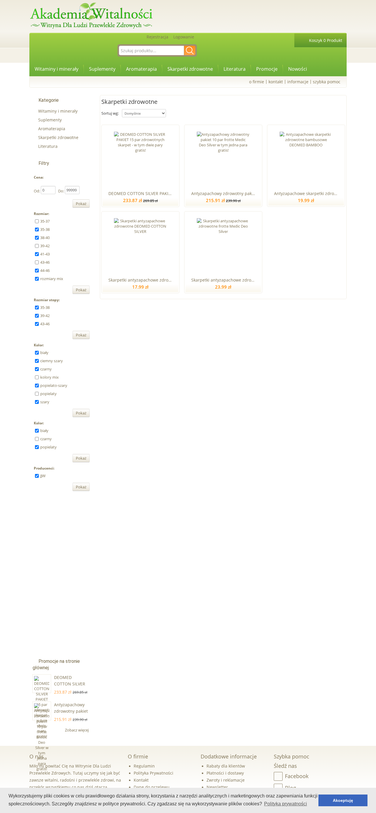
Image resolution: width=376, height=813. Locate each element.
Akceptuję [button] (343, 800)
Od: (37, 191)
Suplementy (102, 69)
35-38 (45, 229)
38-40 (45, 237)
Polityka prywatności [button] (285, 803)
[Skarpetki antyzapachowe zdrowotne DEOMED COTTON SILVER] (140, 243)
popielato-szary (53, 385)
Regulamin (144, 766)
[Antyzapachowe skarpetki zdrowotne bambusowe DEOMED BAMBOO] (306, 156)
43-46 (45, 262)
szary (44, 401)
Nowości (297, 69)
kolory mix (49, 377)
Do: (61, 191)
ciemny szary (51, 360)
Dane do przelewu (151, 787)
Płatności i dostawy (225, 773)
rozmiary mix (51, 278)
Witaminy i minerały (56, 69)
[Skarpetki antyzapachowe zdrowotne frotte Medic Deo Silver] (223, 243)
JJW (43, 475)
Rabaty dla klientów (226, 766)
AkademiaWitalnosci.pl (91, 16)
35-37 (45, 221)
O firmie (256, 81)
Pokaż (81, 203)
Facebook (296, 776)
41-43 (45, 254)
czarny (46, 369)
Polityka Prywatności (153, 773)
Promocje (267, 69)
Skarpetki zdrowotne (190, 69)
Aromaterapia (141, 69)
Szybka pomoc (326, 81)
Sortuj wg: (110, 113)
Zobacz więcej (77, 730)
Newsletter (217, 787)
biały (44, 352)
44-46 (45, 270)
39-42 (45, 245)
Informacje (297, 81)
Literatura (235, 69)
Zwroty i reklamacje (226, 780)
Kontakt (275, 81)
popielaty (48, 393)
